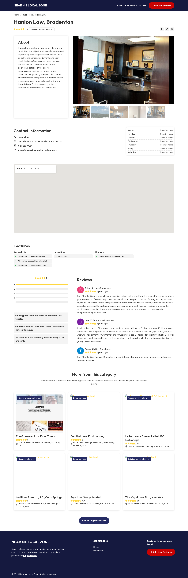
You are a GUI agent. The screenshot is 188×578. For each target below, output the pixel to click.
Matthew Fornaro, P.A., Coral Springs (39, 497)
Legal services (79, 398)
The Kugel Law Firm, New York (144, 497)
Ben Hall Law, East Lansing (87, 436)
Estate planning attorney (30, 398)
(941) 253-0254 (24, 145)
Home (119, 5)
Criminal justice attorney (42, 29)
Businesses (131, 5)
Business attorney (27, 459)
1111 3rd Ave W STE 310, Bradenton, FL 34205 (39, 141)
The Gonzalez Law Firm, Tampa (36, 436)
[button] (171, 70)
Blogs (142, 5)
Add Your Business (162, 5)
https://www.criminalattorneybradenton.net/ (38, 150)
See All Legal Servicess (94, 520)
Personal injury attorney (138, 398)
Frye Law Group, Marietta (86, 497)
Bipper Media (30, 555)
